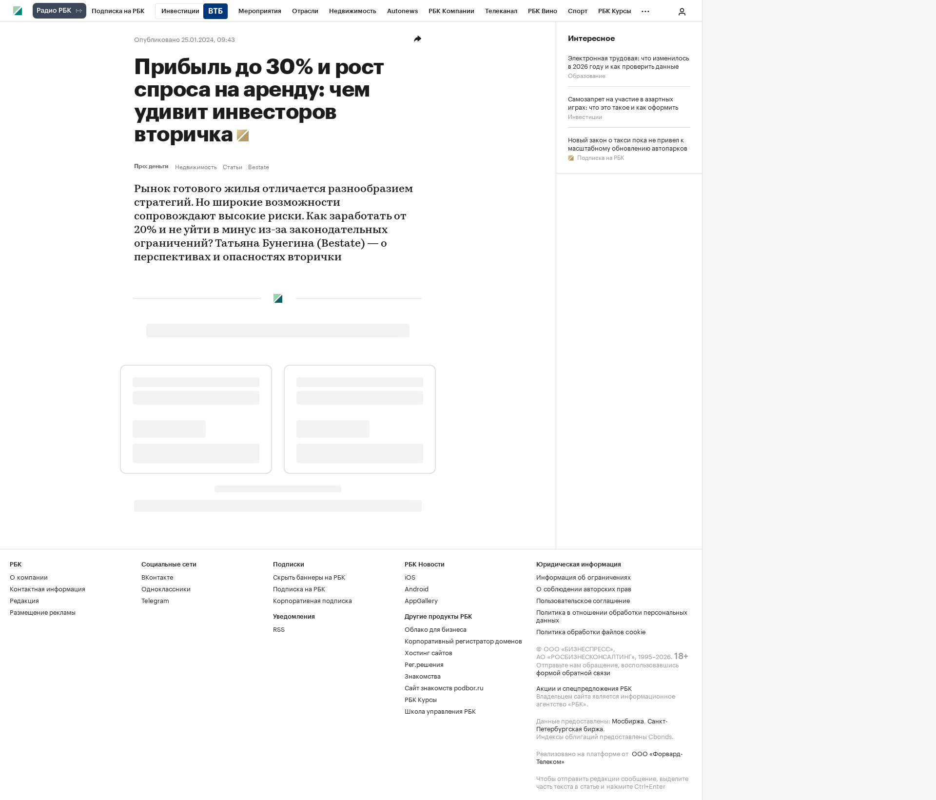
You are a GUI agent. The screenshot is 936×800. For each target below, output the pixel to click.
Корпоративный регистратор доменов (463, 640)
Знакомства (423, 675)
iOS (410, 576)
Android (417, 588)
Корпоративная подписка (312, 600)
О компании (29, 576)
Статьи (232, 166)
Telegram (155, 600)
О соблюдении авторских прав (583, 588)
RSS (279, 628)
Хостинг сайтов (428, 652)
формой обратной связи (573, 672)
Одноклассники (166, 588)
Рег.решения (424, 663)
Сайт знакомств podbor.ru (444, 687)
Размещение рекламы (43, 611)
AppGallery (421, 600)
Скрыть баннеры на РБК (309, 576)
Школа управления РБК (440, 710)
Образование (586, 74)
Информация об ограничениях (583, 576)
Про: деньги (152, 166)
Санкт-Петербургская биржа (602, 724)
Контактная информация (47, 588)
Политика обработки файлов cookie (591, 631)
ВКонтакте (157, 576)
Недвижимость (196, 166)
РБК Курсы (421, 698)
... (645, 9)
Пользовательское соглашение (583, 600)
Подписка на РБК (600, 156)
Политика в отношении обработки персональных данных (611, 615)
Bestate (258, 166)
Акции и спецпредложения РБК (584, 687)
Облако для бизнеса (436, 628)
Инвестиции (585, 115)
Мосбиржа (628, 720)
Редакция (24, 600)
